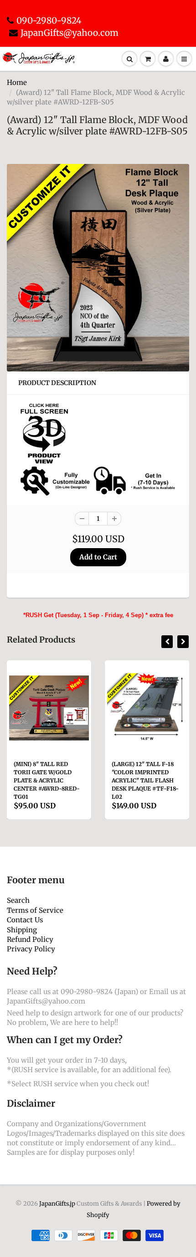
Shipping (22, 929)
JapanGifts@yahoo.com (70, 32)
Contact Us (25, 920)
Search (18, 900)
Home (17, 82)
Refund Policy (30, 939)
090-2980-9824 (49, 20)
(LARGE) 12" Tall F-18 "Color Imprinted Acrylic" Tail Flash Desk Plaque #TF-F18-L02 (80, 780)
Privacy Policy (31, 949)
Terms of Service (35, 910)
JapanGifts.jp (57, 1204)
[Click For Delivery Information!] (98, 480)
